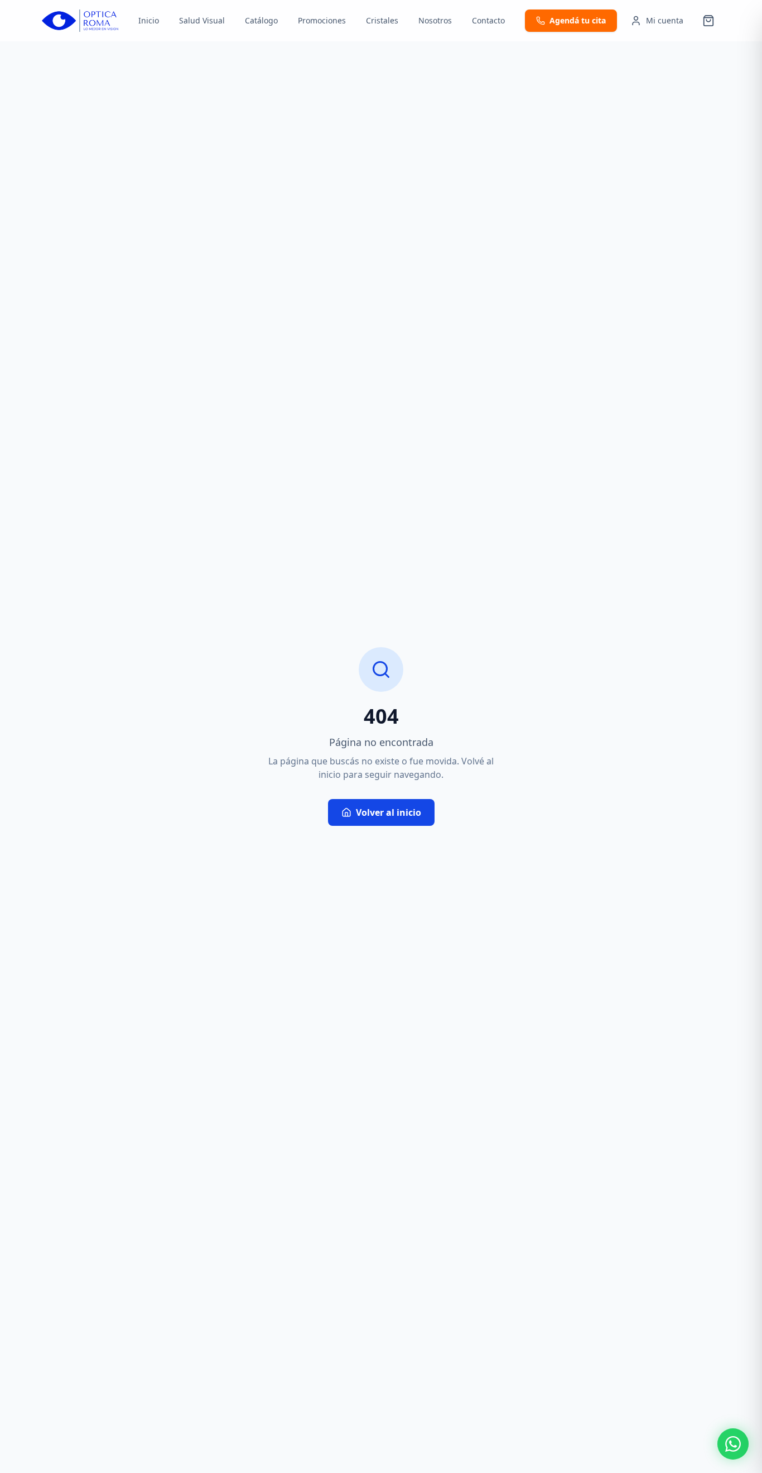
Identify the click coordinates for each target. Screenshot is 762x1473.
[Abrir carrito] (708, 20)
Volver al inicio (388, 812)
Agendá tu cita (577, 20)
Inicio (148, 20)
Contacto (488, 20)
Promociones (322, 20)
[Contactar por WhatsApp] (733, 1444)
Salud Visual (202, 20)
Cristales (382, 20)
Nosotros (435, 20)
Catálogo (261, 20)
